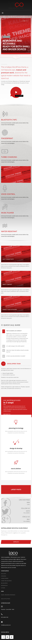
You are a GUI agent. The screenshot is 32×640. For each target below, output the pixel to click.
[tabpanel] (16, 36)
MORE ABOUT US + (7, 414)
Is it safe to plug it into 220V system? (15, 346)
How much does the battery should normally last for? (17, 351)
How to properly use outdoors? (14, 330)
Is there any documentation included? (15, 356)
